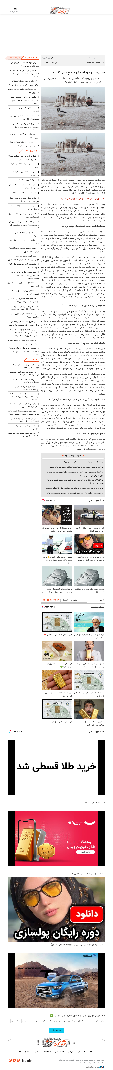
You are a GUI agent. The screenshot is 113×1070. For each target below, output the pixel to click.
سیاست (91, 58)
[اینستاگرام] (18, 1060)
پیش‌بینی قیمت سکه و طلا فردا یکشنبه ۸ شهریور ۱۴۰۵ (23, 91)
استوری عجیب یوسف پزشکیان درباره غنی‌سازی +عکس (24, 207)
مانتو (102, 1021)
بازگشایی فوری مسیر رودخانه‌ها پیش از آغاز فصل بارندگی (23, 342)
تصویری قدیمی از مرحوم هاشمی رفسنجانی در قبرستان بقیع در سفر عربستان (26, 126)
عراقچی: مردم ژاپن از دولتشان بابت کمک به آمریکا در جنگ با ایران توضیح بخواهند (25, 100)
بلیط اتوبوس (15, 1021)
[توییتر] (14, 1060)
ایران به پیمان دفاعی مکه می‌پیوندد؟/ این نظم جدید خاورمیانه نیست (75, 467)
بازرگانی (31, 359)
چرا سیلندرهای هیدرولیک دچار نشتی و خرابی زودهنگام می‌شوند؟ (23, 373)
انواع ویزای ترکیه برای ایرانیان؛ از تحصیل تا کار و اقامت (26, 381)
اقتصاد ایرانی (47, 1021)
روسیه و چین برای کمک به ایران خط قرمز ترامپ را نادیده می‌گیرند (24, 144)
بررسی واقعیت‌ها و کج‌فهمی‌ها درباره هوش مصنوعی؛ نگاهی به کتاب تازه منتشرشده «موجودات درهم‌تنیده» (24, 332)
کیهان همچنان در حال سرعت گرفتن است (24, 242)
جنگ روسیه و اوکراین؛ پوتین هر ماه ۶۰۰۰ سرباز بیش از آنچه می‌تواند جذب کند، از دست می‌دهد (23, 275)
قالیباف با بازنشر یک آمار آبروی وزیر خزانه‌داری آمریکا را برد (25, 117)
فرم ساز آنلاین (82, 1021)
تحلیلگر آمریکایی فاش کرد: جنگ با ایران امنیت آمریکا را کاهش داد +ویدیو (25, 308)
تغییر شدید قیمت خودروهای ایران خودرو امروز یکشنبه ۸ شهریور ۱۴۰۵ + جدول (23, 258)
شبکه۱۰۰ (93, 1051)
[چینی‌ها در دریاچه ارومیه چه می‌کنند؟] (73, 108)
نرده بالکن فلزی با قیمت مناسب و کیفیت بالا (25, 427)
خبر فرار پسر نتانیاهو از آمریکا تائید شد (22, 192)
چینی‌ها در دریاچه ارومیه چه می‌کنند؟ (79, 72)
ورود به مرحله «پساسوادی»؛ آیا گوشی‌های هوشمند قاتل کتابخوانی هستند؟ (73, 488)
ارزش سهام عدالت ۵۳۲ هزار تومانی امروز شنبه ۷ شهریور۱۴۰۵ (25, 64)
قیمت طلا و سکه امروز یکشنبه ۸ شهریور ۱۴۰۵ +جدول (23, 109)
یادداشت (47, 1051)
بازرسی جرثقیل (93, 1021)
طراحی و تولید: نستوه (92, 1067)
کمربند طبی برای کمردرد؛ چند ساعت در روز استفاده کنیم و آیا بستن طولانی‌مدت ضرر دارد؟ (23, 396)
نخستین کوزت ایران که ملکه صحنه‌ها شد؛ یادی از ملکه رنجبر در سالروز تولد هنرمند (24, 73)
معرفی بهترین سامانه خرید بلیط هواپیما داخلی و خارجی (25, 366)
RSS (19, 1051)
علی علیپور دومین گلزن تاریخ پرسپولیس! (27, 234)
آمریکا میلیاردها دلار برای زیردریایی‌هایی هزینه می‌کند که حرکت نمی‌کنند (23, 300)
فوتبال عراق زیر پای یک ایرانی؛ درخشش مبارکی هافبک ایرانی (27, 388)
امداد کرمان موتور (69, 1021)
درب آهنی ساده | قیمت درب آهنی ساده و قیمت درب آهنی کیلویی (23, 434)
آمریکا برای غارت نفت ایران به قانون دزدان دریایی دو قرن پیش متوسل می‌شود (24, 83)
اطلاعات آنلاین (60, 10)
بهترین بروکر (36, 1021)
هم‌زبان (70, 1051)
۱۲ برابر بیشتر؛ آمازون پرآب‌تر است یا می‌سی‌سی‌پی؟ (82, 461)
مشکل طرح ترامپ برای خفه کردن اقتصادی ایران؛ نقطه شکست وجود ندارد (74, 493)
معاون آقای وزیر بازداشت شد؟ (25, 179)
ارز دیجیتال (25, 1021)
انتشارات (36, 1051)
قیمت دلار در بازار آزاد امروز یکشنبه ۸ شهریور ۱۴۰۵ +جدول (24, 136)
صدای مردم (59, 1051)
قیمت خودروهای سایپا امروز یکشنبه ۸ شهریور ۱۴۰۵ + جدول (24, 250)
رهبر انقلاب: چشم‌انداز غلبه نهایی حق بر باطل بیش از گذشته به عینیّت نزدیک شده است (24, 224)
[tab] (31, 58)
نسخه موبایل (56, 1030)
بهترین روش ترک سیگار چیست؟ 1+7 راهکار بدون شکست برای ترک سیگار (24, 405)
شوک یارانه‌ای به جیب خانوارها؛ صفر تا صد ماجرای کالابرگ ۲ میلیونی (23, 158)
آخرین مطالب (29, 151)
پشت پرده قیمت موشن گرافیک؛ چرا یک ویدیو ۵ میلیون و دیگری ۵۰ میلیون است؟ (23, 412)
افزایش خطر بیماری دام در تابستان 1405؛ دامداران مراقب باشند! (25, 420)
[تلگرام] (10, 1060)
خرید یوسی (57, 1021)
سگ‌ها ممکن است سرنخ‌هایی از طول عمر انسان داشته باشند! (24, 199)
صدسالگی (81, 1051)
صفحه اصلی (100, 58)
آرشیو (27, 1051)
